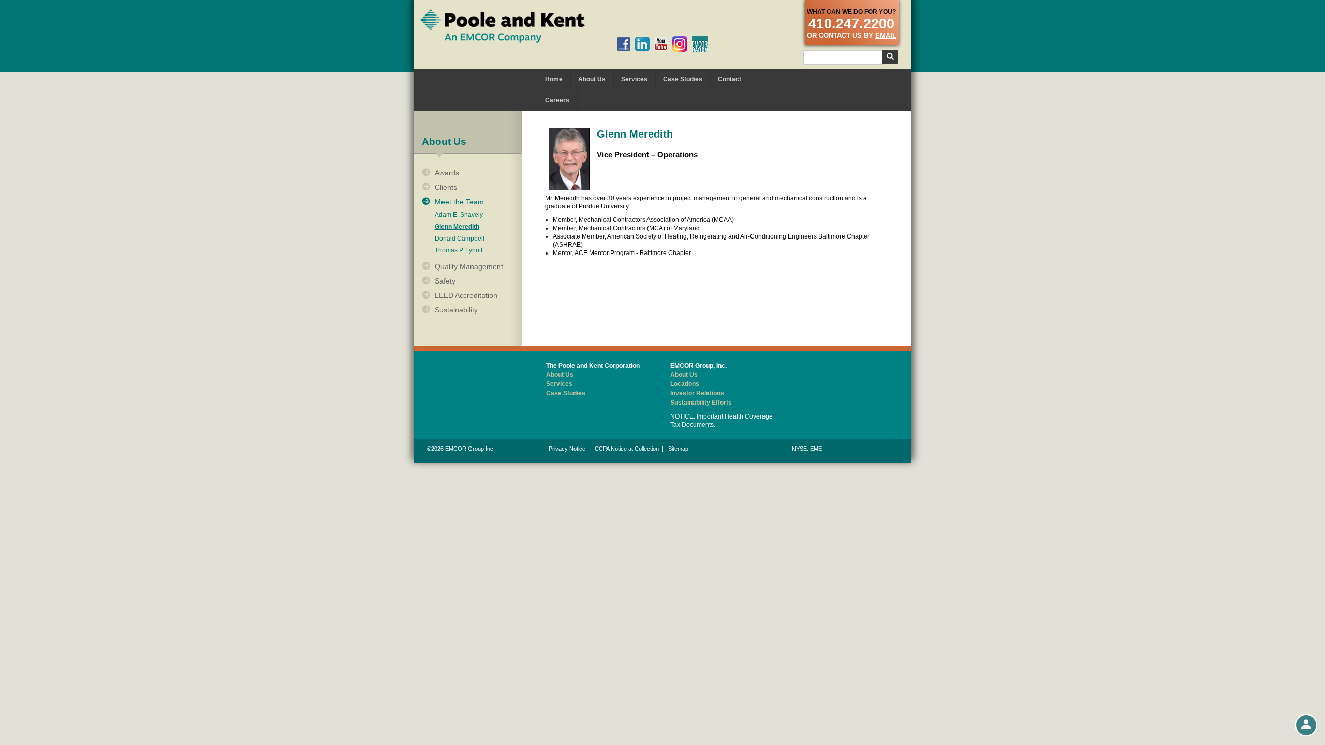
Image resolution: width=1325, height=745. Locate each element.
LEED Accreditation (466, 295)
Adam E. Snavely (459, 215)
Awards (447, 173)
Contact (729, 79)
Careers (557, 100)
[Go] (890, 57)
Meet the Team (459, 202)
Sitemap (678, 448)
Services (634, 79)
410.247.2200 (851, 24)
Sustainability (456, 310)
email (885, 35)
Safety (445, 281)
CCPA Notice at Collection (627, 448)
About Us (592, 79)
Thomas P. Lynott (458, 250)
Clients (446, 187)
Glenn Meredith (457, 227)
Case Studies (682, 79)
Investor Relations (697, 393)
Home (554, 79)
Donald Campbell (459, 238)
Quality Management (469, 266)
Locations (684, 384)
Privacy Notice (567, 448)
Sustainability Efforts (701, 402)
